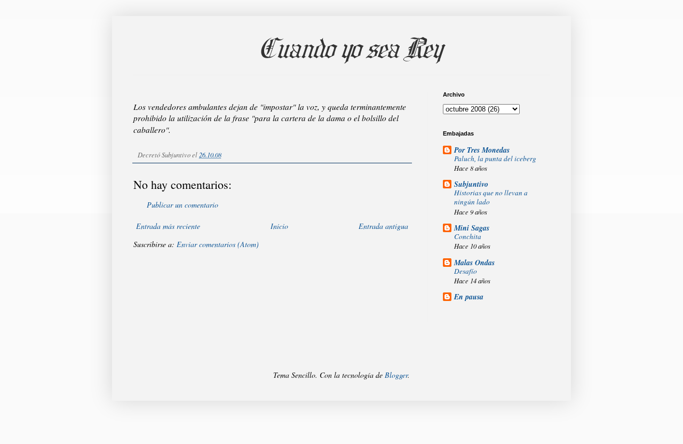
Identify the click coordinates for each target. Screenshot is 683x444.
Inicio (279, 226)
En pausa (468, 296)
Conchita (467, 236)
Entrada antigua (383, 226)
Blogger (396, 375)
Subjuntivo (471, 184)
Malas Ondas (474, 262)
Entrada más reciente (168, 226)
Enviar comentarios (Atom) (218, 244)
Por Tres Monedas (482, 150)
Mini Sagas (471, 228)
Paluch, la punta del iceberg (495, 158)
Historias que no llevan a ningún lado (491, 197)
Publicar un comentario (182, 205)
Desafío (465, 271)
